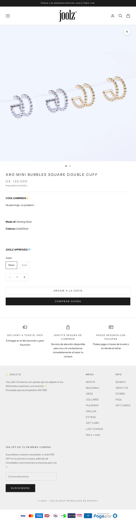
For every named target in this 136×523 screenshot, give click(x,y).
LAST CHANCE (94, 429)
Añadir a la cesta (68, 290)
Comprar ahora (68, 301)
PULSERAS (92, 405)
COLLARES (92, 399)
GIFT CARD (92, 423)
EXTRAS (91, 417)
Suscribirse (20, 488)
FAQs (118, 399)
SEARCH (120, 382)
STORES (120, 393)
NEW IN (90, 382)
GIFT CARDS (122, 405)
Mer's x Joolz (93, 434)
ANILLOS (91, 411)
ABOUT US (121, 387)
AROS (89, 393)
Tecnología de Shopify (82, 501)
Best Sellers (92, 387)
